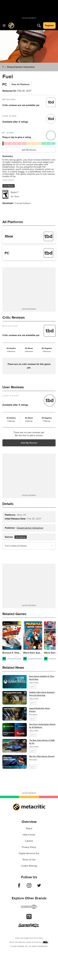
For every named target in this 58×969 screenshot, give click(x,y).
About (29, 828)
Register (49, 25)
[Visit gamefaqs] (29, 926)
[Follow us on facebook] (19, 886)
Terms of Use (29, 859)
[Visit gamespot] (29, 908)
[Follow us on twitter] (39, 886)
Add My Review (29, 150)
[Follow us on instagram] (29, 886)
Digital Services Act (29, 853)
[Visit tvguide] (29, 918)
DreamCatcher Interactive (21, 67)
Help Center (29, 834)
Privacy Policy (29, 847)
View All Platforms (20, 84)
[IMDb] (45, 942)
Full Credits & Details (16, 545)
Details (7, 504)
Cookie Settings (29, 865)
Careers (29, 840)
